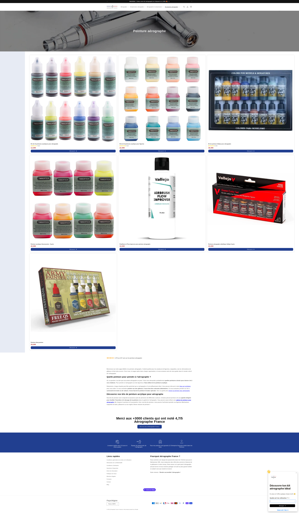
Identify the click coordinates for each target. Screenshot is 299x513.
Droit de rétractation (112, 471)
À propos (109, 479)
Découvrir (72, 151)
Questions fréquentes (112, 468)
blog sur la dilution (185, 386)
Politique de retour (112, 473)
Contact (109, 481)
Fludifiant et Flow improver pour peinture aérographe (135, 244)
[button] (124, 6)
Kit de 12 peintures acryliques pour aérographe (44, 143)
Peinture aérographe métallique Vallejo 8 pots (221, 244)
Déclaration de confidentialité (114, 462)
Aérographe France (114, 509)
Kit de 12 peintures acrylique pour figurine (132, 143)
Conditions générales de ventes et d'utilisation (119, 460)
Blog (108, 484)
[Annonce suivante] (191, 1)
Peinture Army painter (37, 342)
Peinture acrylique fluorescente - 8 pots (42, 244)
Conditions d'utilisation (113, 465)
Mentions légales (111, 476)
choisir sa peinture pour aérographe (179, 390)
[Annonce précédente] (107, 1)
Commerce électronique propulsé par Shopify (128, 509)
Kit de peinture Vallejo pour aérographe (219, 143)
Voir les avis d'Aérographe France (149, 426)
